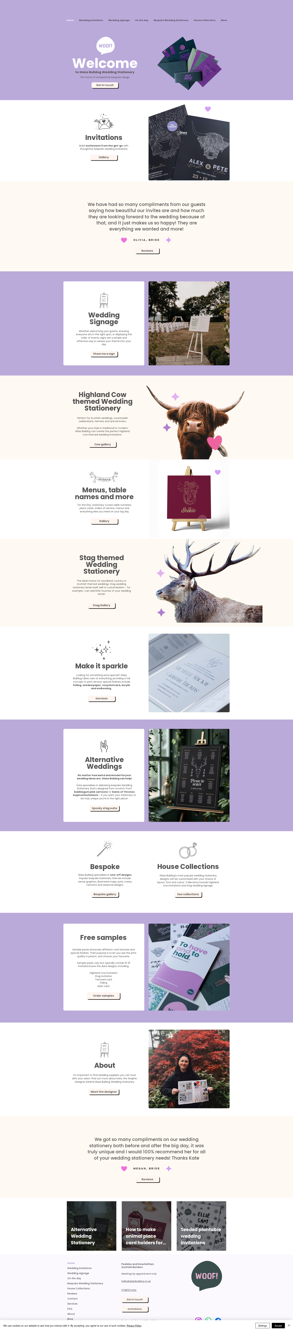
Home (71, 1263)
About (71, 1314)
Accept (278, 1325)
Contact (72, 1298)
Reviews (72, 1293)
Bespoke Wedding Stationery (85, 1283)
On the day (74, 1278)
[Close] (289, 1325)
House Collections (78, 1288)
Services (72, 1303)
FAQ (69, 1309)
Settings (262, 1325)
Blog (70, 1319)
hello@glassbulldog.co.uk (136, 1281)
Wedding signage (78, 1273)
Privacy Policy (134, 1325)
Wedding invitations (79, 1268)
